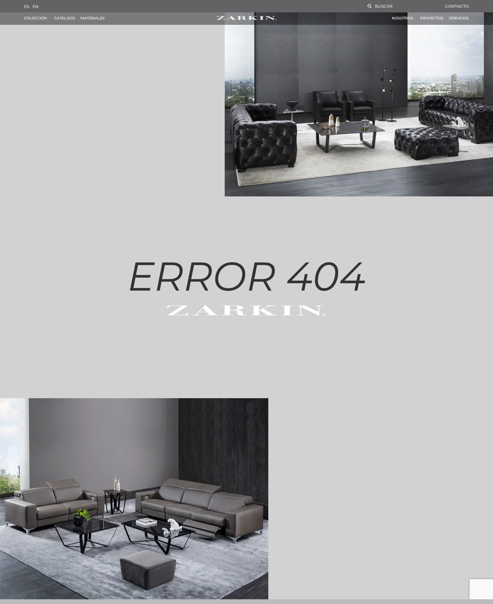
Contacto (457, 6)
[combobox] (402, 6)
